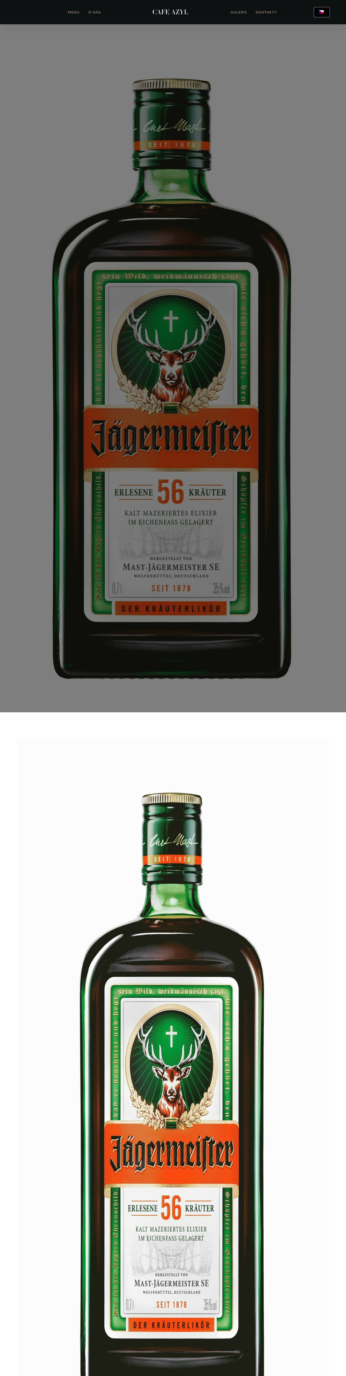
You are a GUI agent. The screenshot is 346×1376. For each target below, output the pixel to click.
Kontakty (266, 12)
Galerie (239, 12)
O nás (94, 12)
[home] (170, 12)
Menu (74, 12)
